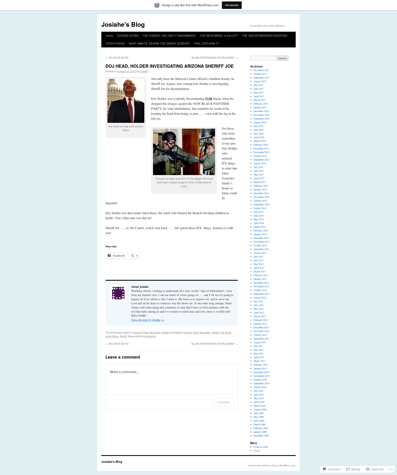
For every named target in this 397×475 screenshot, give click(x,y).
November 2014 (261, 196)
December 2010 (261, 372)
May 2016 (259, 133)
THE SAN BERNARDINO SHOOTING (264, 35)
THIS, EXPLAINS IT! (206, 43)
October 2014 (260, 200)
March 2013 (259, 271)
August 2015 (260, 163)
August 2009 (260, 409)
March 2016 (259, 141)
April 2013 (259, 267)
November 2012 (261, 286)
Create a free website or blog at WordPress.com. (272, 465)
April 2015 (259, 178)
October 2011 (260, 334)
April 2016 (259, 137)
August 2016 (260, 122)
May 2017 (259, 92)
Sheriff (123, 336)
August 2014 (260, 208)
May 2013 (259, 264)
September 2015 (261, 159)
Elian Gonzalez (151, 332)
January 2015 (260, 189)
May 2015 (259, 174)
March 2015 (259, 182)
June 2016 (259, 129)
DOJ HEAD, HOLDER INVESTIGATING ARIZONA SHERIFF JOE (169, 66)
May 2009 (259, 416)
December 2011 (261, 327)
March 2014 (259, 226)
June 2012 (259, 305)
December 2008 (261, 435)
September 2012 (261, 293)
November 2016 (261, 114)
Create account (261, 446)
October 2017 (260, 73)
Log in (257, 450)
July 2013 (258, 256)
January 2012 (260, 323)
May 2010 (259, 398)
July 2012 (258, 301)
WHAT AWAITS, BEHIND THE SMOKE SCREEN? (159, 43)
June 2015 (259, 170)
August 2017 (260, 81)
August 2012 (260, 297)
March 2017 (259, 100)
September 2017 (261, 77)
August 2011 (260, 342)
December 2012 (261, 282)
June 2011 (259, 349)
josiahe (144, 71)
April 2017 (259, 96)
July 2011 (258, 346)
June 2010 (259, 394)
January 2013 (260, 278)
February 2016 (261, 144)
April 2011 (259, 357)
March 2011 (259, 361)
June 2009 (259, 413)
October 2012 (260, 290)
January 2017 (260, 107)
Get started (231, 5)
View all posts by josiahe (147, 320)
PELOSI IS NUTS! (116, 57)
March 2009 (259, 424)
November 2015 (261, 152)
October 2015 (260, 155)
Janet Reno (111, 336)
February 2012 (261, 320)
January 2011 (260, 368)
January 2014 (260, 234)
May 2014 (259, 219)
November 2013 (261, 241)
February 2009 (261, 428)
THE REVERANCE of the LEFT (219, 35)
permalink (149, 336)
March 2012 (259, 316)
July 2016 (258, 126)
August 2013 (260, 252)
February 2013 (261, 275)
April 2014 (259, 223)
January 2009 (260, 431)
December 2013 (261, 237)
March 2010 (259, 405)
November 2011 (261, 331)
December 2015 (261, 148)
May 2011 (259, 353)
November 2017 (261, 70)
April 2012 (259, 312)
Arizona (137, 332)
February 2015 (261, 185)
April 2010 (259, 402)
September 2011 (261, 338)
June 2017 (259, 88)
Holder (165, 332)
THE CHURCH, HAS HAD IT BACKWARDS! (169, 35)
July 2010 (258, 390)
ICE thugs (225, 332)
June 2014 (259, 215)
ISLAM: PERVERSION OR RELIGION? (214, 57)
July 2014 (258, 211)
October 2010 (260, 379)
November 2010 (261, 375)
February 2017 (261, 103)
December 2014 (261, 193)
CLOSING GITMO (128, 35)
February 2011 (261, 364)
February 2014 (261, 230)
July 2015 (258, 167)
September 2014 (261, 204)
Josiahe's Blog (123, 24)
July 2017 (258, 85)
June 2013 (259, 260)
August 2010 (260, 387)
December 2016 (261, 111)
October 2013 (260, 245)
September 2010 (261, 383)
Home (109, 35)
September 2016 (261, 118)
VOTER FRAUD (115, 43)
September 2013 (261, 249)
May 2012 (259, 308)
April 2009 (259, 420)
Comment (223, 402)
